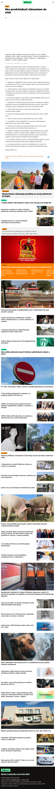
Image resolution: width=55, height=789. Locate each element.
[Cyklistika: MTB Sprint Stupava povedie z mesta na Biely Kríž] (45, 738)
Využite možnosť (10, 780)
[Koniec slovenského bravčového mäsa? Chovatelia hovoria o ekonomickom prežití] (27, 508)
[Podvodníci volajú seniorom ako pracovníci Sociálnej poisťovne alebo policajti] (45, 672)
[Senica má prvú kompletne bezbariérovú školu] (45, 487)
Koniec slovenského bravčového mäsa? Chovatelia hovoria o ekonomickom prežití (24, 525)
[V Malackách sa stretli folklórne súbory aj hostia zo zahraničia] (45, 465)
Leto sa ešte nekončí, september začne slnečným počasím (19, 231)
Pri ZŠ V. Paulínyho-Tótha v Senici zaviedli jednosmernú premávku (27, 387)
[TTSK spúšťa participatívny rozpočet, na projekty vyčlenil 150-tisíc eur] (45, 394)
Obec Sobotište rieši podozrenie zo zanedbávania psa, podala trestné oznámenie (25, 663)
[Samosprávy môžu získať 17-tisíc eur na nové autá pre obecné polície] (45, 761)
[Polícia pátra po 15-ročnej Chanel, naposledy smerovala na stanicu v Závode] (45, 614)
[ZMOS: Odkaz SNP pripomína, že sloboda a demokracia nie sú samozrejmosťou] (45, 416)
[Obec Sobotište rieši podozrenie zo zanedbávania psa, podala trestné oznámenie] (27, 647)
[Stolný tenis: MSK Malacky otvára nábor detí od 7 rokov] (45, 626)
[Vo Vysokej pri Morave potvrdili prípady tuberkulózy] (45, 544)
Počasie (4, 229)
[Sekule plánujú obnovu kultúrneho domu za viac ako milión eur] (27, 715)
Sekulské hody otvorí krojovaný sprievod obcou (13, 271)
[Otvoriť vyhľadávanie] (53, 2)
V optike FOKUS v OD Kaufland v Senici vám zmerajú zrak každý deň (26, 203)
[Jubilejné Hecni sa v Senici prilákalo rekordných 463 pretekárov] (45, 221)
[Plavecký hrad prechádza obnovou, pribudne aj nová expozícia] (45, 476)
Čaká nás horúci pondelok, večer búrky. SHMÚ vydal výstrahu (20, 233)
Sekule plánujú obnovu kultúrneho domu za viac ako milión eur (26, 731)
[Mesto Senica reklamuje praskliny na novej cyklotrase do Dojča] (27, 175)
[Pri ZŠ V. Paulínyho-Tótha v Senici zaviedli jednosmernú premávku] (27, 371)
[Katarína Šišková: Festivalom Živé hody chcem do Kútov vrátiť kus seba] (27, 437)
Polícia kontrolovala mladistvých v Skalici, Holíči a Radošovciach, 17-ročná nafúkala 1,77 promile (17, 319)
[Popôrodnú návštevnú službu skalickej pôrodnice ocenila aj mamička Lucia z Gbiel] (45, 210)
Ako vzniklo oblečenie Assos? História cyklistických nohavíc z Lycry (25, 353)
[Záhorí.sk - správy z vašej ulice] (27, 2)
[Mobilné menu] (2, 2)
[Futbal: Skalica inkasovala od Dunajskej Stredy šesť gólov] (45, 341)
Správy (7, 6)
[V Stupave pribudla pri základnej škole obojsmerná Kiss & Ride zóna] (45, 330)
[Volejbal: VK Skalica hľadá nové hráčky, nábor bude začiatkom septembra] (45, 749)
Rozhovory (4, 453)
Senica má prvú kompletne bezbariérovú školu (18, 487)
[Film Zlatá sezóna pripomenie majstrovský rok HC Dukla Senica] (27, 249)
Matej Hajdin (17, 63)
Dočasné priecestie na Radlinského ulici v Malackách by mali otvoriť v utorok (25, 311)
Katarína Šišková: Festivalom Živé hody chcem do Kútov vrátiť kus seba (27, 456)
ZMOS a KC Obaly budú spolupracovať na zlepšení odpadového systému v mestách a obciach (17, 405)
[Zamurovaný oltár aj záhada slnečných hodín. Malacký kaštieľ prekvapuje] (45, 603)
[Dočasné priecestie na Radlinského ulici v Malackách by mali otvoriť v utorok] (27, 294)
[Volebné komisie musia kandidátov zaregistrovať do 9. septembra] (45, 556)
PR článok (4, 200)
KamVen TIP (4, 265)
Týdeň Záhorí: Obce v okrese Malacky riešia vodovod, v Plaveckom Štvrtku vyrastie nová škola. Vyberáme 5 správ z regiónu (17, 694)
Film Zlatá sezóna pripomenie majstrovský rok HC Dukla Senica (27, 267)
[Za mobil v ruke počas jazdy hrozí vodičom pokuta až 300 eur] (45, 683)
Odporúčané (5, 191)
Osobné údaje (25, 780)
